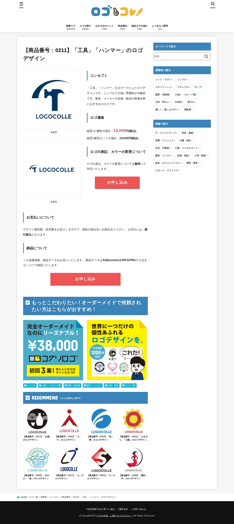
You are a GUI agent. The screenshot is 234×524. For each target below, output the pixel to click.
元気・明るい (162, 102)
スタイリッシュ (163, 87)
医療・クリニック (164, 140)
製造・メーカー (94, 385)
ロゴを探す (85, 27)
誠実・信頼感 (73, 385)
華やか (191, 102)
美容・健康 (187, 133)
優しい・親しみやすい (166, 109)
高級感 (187, 109)
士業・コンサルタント (186, 148)
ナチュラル (183, 87)
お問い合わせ (139, 509)
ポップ (197, 87)
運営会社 (123, 509)
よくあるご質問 (160, 27)
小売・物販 (200, 155)
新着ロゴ (70, 27)
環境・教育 (192, 163)
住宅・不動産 (162, 148)
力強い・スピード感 (51, 385)
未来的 (178, 102)
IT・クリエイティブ (165, 133)
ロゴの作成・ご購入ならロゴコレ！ (114, 515)
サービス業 (130, 385)
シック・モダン (163, 79)
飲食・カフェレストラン (168, 163)
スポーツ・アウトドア (166, 170)
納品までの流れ (139, 27)
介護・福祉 (185, 140)
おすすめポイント (104, 27)
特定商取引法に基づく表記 (101, 509)
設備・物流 (113, 385)
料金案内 (122, 27)
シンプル (31, 385)
